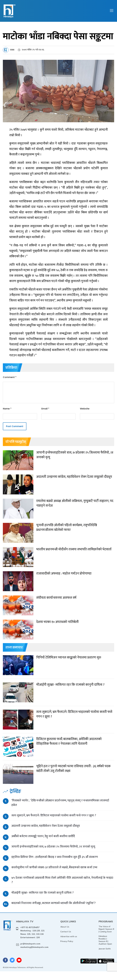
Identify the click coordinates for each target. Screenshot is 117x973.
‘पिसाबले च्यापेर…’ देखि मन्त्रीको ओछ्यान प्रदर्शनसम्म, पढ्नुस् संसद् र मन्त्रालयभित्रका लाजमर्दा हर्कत (60, 802)
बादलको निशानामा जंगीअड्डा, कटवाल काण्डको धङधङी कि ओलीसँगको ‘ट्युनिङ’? (53, 903)
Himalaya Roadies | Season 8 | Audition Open (105, 940)
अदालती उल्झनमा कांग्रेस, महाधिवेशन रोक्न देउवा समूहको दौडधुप (45, 825)
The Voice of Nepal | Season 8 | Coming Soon (106, 929)
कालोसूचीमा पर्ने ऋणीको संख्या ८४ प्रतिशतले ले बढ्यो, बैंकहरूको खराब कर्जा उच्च (54, 867)
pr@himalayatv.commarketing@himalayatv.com (34, 945)
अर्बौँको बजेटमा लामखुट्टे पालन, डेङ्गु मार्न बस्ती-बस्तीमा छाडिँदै (43, 836)
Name (7, 408)
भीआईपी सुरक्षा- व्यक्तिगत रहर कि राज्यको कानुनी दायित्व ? (42, 892)
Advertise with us (68, 936)
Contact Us (65, 931)
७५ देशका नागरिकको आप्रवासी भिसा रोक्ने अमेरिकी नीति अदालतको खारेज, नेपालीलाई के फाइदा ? (62, 880)
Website (84, 408)
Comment (9, 377)
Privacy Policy (66, 941)
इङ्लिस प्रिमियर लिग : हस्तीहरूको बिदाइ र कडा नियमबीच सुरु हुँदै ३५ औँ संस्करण (54, 856)
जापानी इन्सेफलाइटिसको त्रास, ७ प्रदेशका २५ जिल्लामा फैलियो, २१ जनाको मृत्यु (53, 846)
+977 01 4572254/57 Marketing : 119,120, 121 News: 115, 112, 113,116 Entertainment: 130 (32, 932)
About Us (64, 926)
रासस (12, 50)
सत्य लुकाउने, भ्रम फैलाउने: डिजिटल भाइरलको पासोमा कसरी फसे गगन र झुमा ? (53, 815)
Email (45, 408)
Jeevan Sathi (105, 948)
